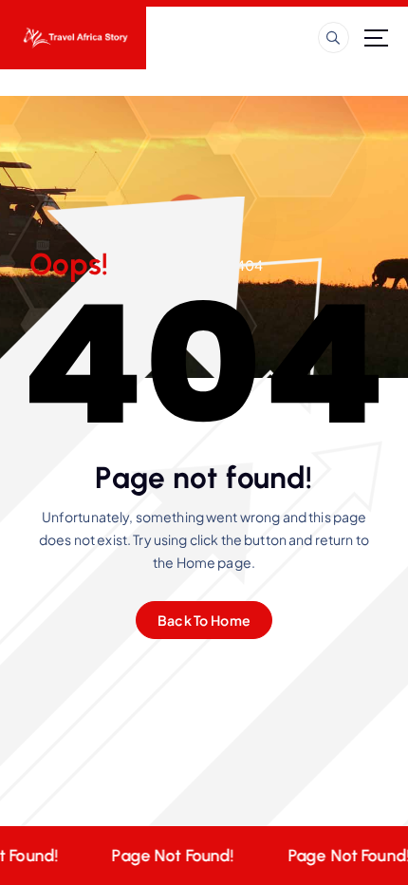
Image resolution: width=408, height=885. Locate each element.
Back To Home (204, 620)
